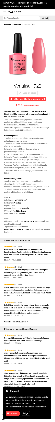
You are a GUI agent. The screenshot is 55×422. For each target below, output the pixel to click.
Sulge (25, 413)
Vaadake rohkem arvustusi (15, 322)
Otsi (46, 18)
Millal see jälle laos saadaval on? (29, 99)
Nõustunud (12, 413)
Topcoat (14, 12)
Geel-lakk (17, 24)
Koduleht (7, 24)
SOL (4, 419)
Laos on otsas (28, 93)
